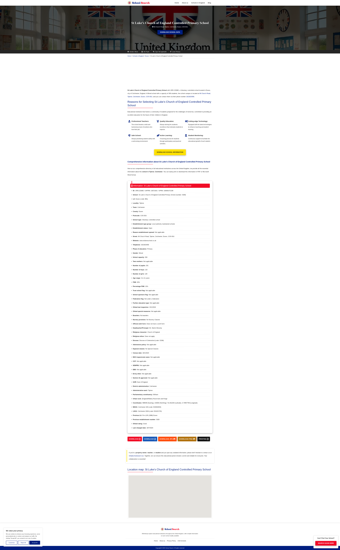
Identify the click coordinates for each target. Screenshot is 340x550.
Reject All (23, 542)
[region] (23, 537)
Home (177, 3)
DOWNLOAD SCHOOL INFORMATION (170, 152)
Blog (209, 3)
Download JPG (166, 439)
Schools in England (198, 3)
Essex (147, 56)
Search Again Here (326, 543)
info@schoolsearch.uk (136, 456)
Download (134, 439)
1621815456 (190, 96)
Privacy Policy (171, 541)
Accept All (34, 542)
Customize (12, 542)
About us (185, 3)
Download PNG (186, 439)
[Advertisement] (170, 73)
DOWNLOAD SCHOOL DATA (170, 32)
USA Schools (182, 541)
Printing (203, 439)
